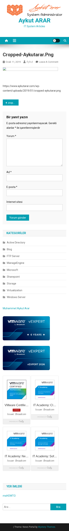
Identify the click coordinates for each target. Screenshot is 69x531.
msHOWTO (9, 495)
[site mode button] (56, 40)
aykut (29, 61)
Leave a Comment (48, 61)
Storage (11, 283)
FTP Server (13, 256)
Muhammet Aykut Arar (16, 308)
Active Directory (16, 242)
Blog (9, 249)
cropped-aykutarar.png (13, 102)
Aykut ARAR (35, 20)
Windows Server (16, 297)
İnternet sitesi (14, 201)
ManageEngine (15, 262)
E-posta (11, 187)
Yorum (11, 136)
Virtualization (14, 290)
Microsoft (12, 269)
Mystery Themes (46, 527)
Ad (9, 172)
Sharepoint (13, 276)
